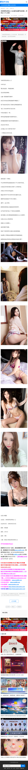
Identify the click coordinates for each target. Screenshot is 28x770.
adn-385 (8, 606)
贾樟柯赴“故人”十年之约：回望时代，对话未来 (12, 736)
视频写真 (22, 768)
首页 (7, 8)
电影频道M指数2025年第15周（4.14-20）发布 (12, 675)
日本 (11, 768)
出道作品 (18, 768)
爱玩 (6, 612)
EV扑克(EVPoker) (8, 543)
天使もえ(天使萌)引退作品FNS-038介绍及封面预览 (13, 757)
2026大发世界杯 (11, 5)
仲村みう (13, 606)
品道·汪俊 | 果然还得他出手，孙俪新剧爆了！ (12, 654)
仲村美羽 (19, 606)
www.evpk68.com (15, 582)
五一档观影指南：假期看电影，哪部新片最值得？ (13, 695)
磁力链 (8, 768)
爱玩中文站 (4, 2)
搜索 (23, 765)
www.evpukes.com (13, 584)
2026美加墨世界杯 (4, 5)
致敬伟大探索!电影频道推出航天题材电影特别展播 (13, 715)
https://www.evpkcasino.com (17, 586)
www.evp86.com (19, 550)
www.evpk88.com (17, 580)
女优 (14, 768)
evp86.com (16, 554)
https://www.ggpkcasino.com (17, 588)
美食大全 (12, 8)
